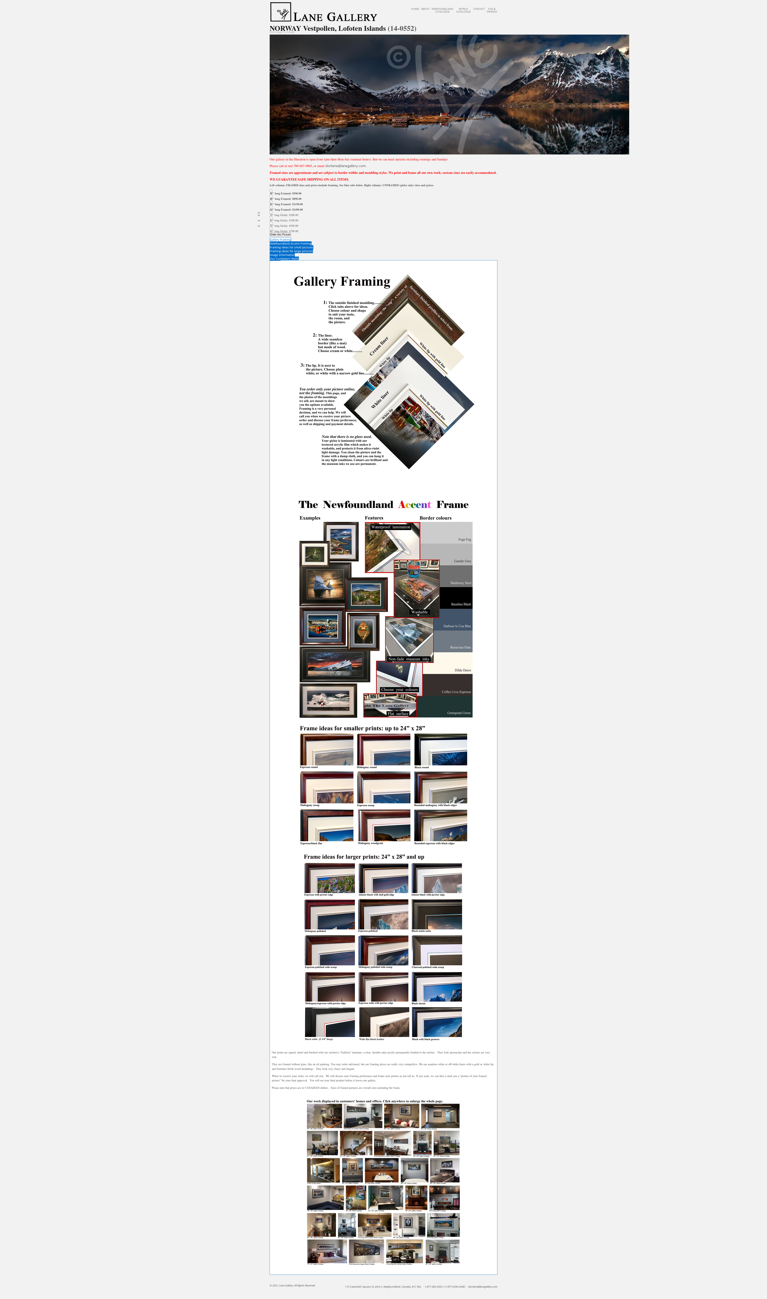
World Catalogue (463, 10)
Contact (479, 9)
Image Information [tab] (282, 255)
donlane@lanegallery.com (345, 165)
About (425, 9)
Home (415, 9)
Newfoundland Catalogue (442, 10)
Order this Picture (280, 234)
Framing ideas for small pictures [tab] (291, 247)
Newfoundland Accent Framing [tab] (290, 243)
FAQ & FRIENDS (492, 10)
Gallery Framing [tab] (280, 240)
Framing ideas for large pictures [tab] (291, 251)
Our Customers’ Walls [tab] (284, 259)
